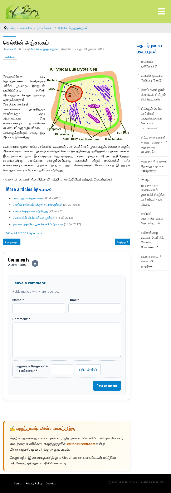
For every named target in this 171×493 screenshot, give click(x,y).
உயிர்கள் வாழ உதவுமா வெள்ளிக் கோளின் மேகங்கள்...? (152, 239)
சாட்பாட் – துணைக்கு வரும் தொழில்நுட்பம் (152, 218)
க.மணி (11, 49)
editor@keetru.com (81, 444)
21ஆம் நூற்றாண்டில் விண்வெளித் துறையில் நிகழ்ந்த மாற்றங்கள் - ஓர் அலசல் (153, 192)
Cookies (51, 483)
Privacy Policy (34, 483)
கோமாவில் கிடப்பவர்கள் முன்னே (34, 217)
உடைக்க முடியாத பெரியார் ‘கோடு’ (152, 77)
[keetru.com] (23, 11)
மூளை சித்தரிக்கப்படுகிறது (30, 211)
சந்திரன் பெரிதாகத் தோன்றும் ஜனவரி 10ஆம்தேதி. (153, 166)
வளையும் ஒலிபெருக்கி (149, 63)
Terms (18, 483)
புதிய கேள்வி (88, 369)
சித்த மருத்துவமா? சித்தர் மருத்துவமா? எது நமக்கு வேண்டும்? (154, 144)
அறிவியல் (10, 56)
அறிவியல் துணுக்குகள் (45, 49)
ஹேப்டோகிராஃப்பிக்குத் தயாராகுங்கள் (37, 204)
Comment (21, 319)
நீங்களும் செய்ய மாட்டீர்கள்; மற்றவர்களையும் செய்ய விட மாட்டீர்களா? (151, 118)
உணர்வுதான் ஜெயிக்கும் (28, 198)
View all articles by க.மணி (24, 233)
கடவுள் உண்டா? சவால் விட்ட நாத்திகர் (151, 261)
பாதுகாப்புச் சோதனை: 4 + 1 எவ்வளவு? (32, 368)
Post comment (107, 385)
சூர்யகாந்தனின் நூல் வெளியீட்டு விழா (38, 224)
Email (73, 300)
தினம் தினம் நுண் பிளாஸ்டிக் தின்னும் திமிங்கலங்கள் (153, 95)
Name (18, 300)
